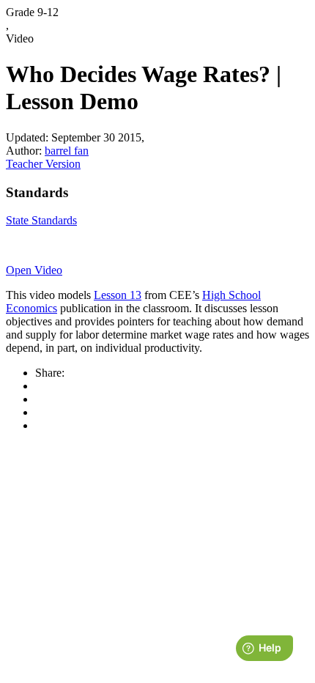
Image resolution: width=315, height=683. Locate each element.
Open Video (34, 270)
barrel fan (67, 150)
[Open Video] (157, 245)
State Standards (41, 220)
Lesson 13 (117, 295)
